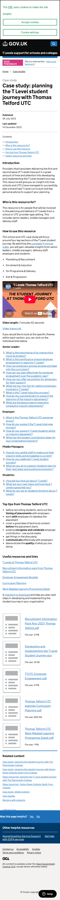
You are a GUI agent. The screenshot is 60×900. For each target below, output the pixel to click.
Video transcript (11, 328)
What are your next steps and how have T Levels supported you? (29, 486)
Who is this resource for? (17, 145)
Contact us (8, 849)
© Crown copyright (30, 892)
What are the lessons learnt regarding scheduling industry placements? (27, 404)
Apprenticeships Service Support (21, 836)
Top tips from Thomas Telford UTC (22, 152)
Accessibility (22, 849)
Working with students (13, 800)
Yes (32, 816)
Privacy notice (34, 852)
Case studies (19, 71)
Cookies (36, 849)
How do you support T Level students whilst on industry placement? (30, 432)
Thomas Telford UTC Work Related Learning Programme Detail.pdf (39, 733)
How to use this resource (17, 148)
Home (5, 71)
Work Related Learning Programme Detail (26, 589)
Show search (53, 43)
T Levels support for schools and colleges (30, 53)
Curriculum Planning (14, 583)
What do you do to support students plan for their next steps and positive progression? (31, 467)
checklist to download (17, 594)
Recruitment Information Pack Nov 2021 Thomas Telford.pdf (41, 623)
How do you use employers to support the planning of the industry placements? (29, 397)
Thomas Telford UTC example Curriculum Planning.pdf (38, 706)
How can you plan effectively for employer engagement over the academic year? (29, 374)
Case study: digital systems (16, 791)
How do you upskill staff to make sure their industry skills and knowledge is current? (30, 454)
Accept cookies (30, 22)
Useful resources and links (18, 155)
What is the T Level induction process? (27, 392)
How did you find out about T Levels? (27, 480)
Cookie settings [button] (30, 32)
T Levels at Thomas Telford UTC (20, 562)
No (38, 816)
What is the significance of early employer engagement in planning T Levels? (29, 361)
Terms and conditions (13, 852)
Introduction (11, 141)
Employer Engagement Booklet (20, 577)
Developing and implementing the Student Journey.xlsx (41, 651)
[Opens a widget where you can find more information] (47, 894)
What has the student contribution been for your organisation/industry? (31, 439)
